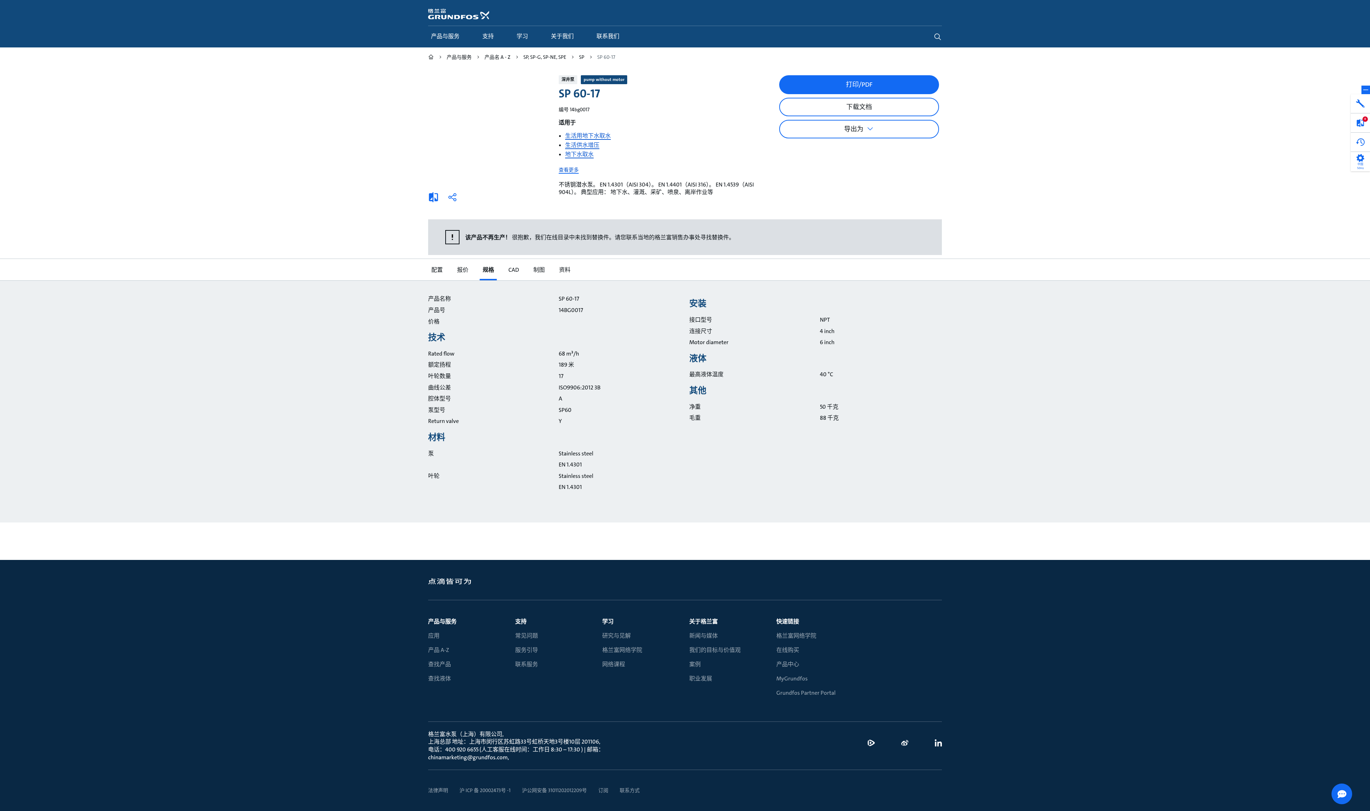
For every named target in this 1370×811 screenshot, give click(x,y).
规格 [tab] (488, 270)
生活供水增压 (582, 145)
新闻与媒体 (703, 635)
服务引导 (526, 650)
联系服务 (526, 664)
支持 (521, 621)
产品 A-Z (438, 650)
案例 (695, 664)
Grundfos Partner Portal (806, 693)
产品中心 (787, 664)
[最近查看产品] (1360, 142)
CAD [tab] (513, 270)
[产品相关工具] (1360, 103)
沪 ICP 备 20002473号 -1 (485, 790)
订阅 (603, 790)
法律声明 (438, 790)
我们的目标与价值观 (715, 650)
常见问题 (526, 635)
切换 (1365, 90)
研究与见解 (616, 635)
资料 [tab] (564, 270)
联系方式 (630, 790)
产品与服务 (442, 621)
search (937, 37)
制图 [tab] (538, 270)
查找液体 (439, 678)
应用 (434, 635)
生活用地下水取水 (588, 135)
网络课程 (613, 664)
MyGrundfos (792, 678)
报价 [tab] (462, 270)
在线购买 (787, 650)
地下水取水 (579, 154)
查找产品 (439, 664)
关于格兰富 (703, 621)
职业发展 (700, 678)
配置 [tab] (436, 270)
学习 (608, 621)
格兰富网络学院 (622, 650)
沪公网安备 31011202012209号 (554, 790)
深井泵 (568, 79)
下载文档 (859, 107)
